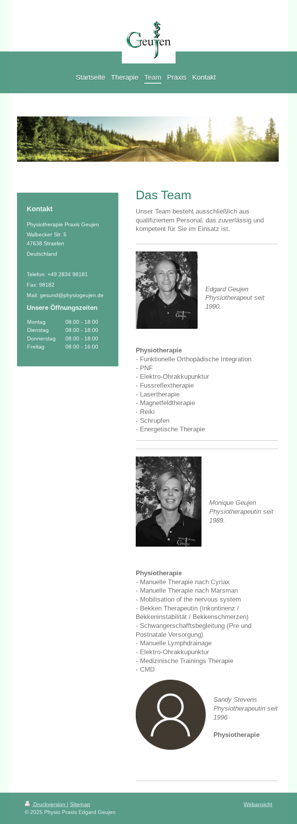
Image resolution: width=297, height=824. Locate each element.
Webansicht (258, 804)
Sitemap (80, 804)
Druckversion (49, 804)
